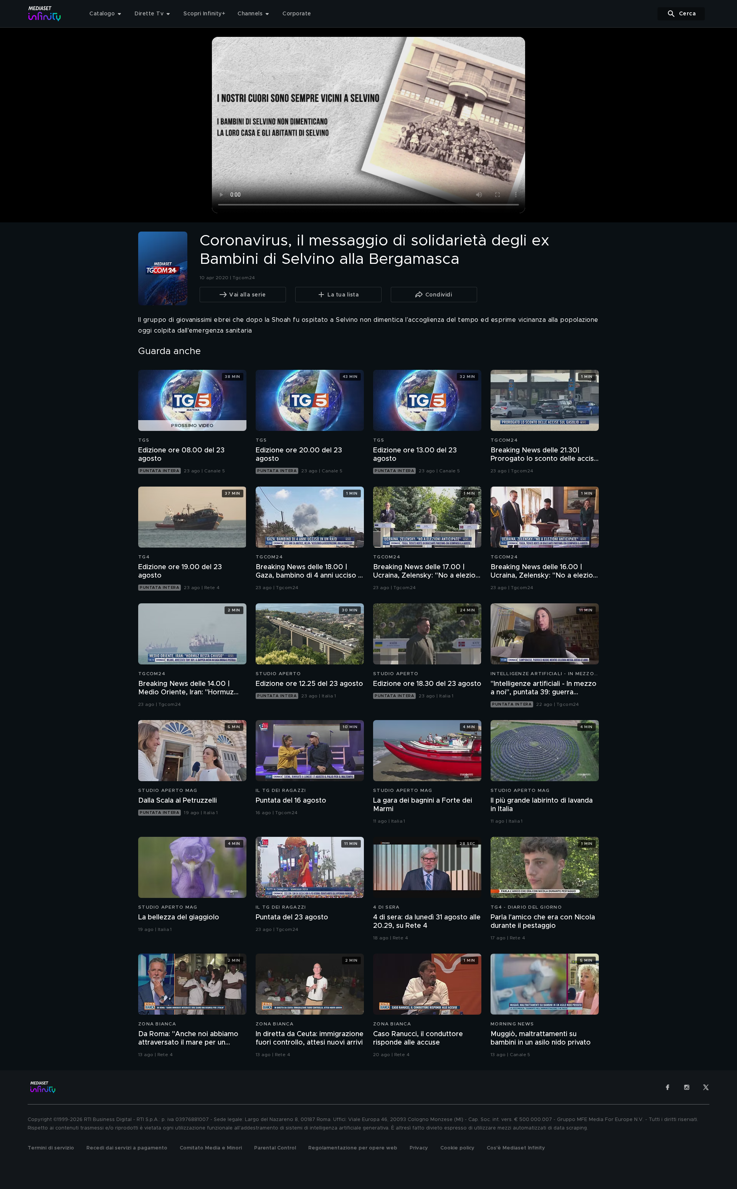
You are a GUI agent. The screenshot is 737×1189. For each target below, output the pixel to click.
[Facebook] (667, 1087)
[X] (705, 1087)
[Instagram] (686, 1087)
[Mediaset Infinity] (45, 14)
